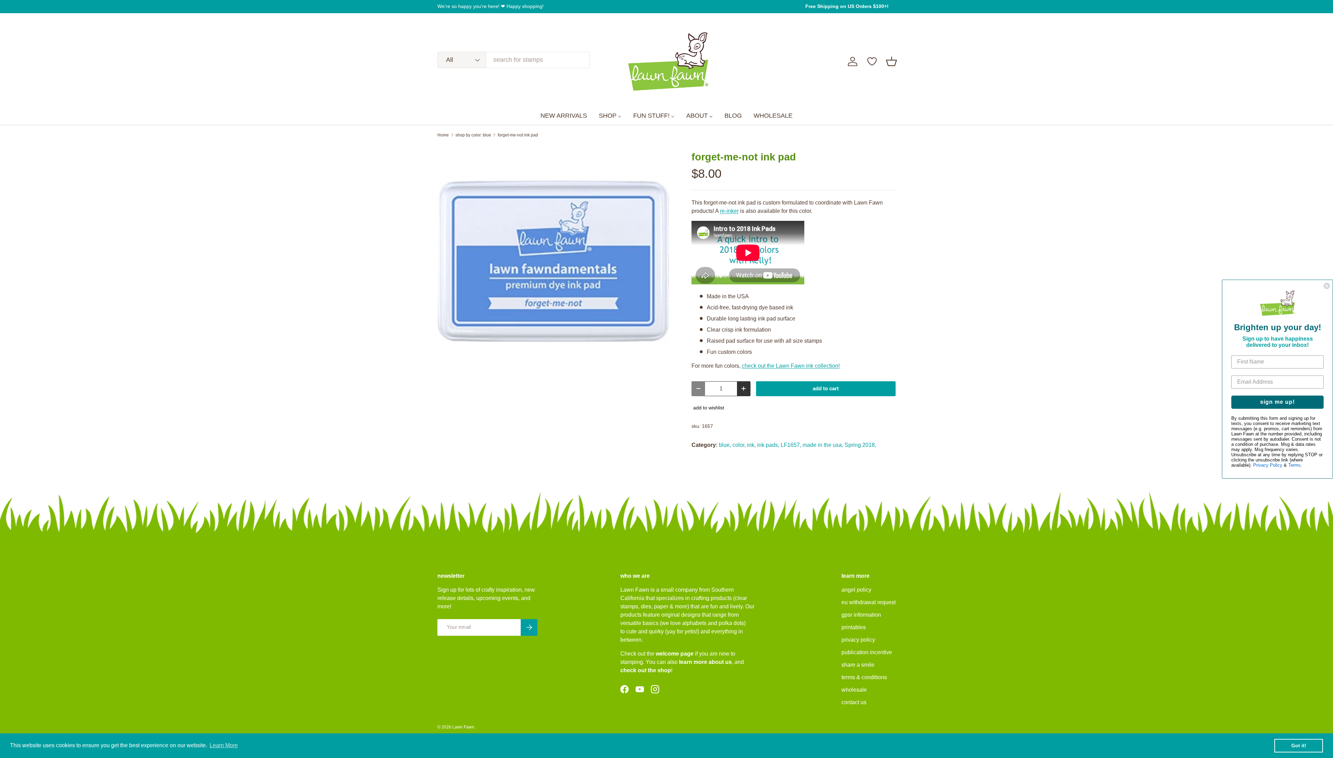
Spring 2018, (860, 445)
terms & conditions (864, 677)
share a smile (857, 665)
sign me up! (1277, 402)
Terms (1294, 465)
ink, (751, 445)
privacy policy (858, 640)
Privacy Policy (1267, 465)
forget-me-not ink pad (518, 135)
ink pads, (768, 445)
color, (739, 445)
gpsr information (861, 615)
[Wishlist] (872, 61)
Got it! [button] (1298, 745)
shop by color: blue (473, 135)
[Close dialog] (1326, 285)
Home (443, 135)
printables (853, 627)
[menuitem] (564, 116)
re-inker (729, 211)
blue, (725, 445)
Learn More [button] (224, 745)
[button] (891, 61)
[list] (553, 261)
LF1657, (791, 445)
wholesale (854, 690)
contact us (853, 702)
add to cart (826, 388)
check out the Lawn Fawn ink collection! (791, 366)
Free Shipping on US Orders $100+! (847, 6)
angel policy (856, 590)
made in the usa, (823, 445)
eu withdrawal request (868, 602)
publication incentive (866, 652)
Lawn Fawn (463, 727)
